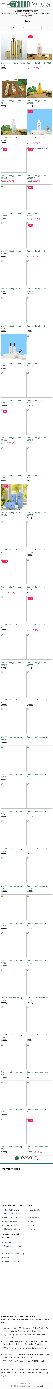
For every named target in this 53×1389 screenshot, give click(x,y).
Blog (32, 1225)
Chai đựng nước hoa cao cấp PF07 (11, 1110)
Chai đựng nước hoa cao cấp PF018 (37, 887)
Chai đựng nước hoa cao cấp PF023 (11, 999)
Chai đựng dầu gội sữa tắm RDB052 (11, 701)
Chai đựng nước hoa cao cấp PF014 (11, 812)
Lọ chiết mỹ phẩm (11, 1225)
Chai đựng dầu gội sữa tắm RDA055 (37, 476)
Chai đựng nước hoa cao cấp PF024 (37, 999)
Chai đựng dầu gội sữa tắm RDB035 (11, 626)
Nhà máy (33, 1214)
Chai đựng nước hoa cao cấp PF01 (37, 701)
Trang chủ (6, 13)
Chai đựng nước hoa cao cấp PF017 (11, 887)
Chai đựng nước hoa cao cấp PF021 (11, 961)
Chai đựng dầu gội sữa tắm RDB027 (37, 551)
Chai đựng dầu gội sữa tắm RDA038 (11, 439)
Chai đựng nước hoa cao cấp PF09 (11, 1148)
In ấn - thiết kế (35, 1218)
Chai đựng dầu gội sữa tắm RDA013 (11, 290)
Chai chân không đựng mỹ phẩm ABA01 (13, 64)
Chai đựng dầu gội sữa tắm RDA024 (37, 364)
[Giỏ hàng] (48, 4)
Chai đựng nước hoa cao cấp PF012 (11, 775)
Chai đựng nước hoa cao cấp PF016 (11, 850)
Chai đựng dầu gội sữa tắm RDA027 (11, 401)
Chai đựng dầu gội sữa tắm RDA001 (11, 102)
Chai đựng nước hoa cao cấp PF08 (37, 1110)
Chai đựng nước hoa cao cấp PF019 (11, 924)
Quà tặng (34, 1221)
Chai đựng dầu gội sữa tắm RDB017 (37, 514)
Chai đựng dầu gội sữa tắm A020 (39, 63)
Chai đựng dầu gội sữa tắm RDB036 (37, 626)
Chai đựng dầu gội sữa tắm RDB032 (37, 588)
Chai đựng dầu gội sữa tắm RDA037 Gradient (37, 401)
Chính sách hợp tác (12, 1261)
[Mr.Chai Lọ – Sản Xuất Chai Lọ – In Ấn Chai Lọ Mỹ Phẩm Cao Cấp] (18, 4)
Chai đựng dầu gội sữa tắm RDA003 (11, 139)
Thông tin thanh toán (12, 1246)
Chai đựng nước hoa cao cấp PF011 (37, 738)
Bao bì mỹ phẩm (10, 1221)
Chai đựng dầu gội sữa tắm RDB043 (11, 664)
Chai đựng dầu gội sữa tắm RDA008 (11, 252)
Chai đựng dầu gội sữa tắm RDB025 (11, 551)
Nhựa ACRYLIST (10, 1218)
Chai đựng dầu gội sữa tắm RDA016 (37, 290)
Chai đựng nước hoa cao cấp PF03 (11, 1036)
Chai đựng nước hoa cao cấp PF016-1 (37, 850)
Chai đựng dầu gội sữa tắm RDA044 (11, 476)
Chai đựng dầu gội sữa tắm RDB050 (37, 664)
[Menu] (3, 4)
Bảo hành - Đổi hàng (12, 1250)
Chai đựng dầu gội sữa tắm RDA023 (11, 364)
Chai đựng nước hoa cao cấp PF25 (37, 1148)
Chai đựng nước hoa (12, 1229)
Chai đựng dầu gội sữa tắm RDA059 (11, 514)
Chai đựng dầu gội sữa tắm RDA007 (37, 214)
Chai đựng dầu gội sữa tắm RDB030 (11, 588)
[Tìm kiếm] (34, 4)
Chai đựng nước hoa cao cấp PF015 (37, 812)
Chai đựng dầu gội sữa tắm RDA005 (11, 177)
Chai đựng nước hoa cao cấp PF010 (11, 738)
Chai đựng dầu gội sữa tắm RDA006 (11, 214)
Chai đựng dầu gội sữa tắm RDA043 (37, 439)
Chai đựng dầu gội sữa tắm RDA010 (37, 252)
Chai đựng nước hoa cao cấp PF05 (11, 1073)
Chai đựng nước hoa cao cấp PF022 (37, 961)
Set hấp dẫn (35, 1210)
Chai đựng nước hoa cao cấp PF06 (37, 1073)
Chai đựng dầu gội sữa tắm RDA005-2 (37, 177)
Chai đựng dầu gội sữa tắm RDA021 (37, 327)
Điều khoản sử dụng (12, 1257)
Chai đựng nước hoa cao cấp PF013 (37, 775)
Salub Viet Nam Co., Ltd (34, 1386)
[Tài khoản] (41, 4)
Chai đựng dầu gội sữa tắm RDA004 (37, 139)
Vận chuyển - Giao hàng (14, 1254)
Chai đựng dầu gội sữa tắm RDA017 (11, 327)
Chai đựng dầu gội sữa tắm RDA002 (37, 102)
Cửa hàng (17, 13)
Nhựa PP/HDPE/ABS (12, 1214)
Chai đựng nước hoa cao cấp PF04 (37, 1036)
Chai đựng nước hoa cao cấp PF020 (37, 924)
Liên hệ (33, 1229)
